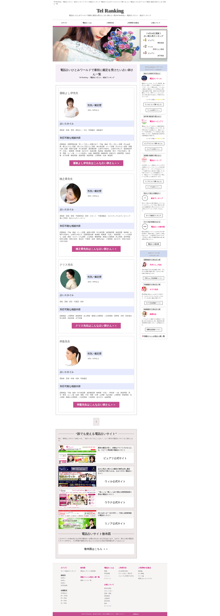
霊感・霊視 (107, 593)
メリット (107, 576)
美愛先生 (153, 314)
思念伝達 (107, 601)
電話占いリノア (156, 160)
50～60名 (64, 598)
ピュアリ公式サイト (115, 458)
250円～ (63, 580)
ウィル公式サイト (115, 481)
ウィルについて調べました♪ (153, 104)
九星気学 (107, 598)
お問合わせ (136, 614)
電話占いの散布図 (158, 227)
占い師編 (141, 573)
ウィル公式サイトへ (153, 110)
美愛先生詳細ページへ (153, 329)
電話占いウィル (156, 78)
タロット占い (108, 591)
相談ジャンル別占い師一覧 (154, 336)
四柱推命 (107, 596)
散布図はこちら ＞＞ (96, 549)
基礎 (105, 571)
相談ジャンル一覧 (85, 580)
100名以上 (64, 593)
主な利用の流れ (123, 571)
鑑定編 (140, 571)
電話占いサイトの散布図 (88, 571)
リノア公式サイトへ (153, 187)
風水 (105, 603)
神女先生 (161, 43)
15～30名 (64, 603)
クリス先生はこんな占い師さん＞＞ (96, 325)
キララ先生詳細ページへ (153, 303)
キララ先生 (154, 289)
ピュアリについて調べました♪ (153, 143)
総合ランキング (157, 198)
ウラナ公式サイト (115, 502)
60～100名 (64, 595)
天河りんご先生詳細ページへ (153, 278)
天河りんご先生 (158, 49)
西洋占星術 (107, 588)
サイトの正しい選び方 (125, 573)
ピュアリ (151, 40)
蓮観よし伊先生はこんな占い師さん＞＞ (96, 163)
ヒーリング (107, 606)
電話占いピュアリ (156, 121)
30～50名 (64, 600)
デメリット (107, 578)
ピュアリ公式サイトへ (153, 149)
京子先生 (161, 56)
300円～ (63, 578)
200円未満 (64, 585)
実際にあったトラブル (145, 578)
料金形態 (107, 573)
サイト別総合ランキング (153, 215)
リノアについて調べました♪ (153, 181)
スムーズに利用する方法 (126, 576)
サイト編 (141, 576)
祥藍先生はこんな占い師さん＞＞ (96, 404)
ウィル (150, 47)
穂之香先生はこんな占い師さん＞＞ (96, 248)
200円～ (63, 583)
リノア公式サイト (115, 523)
